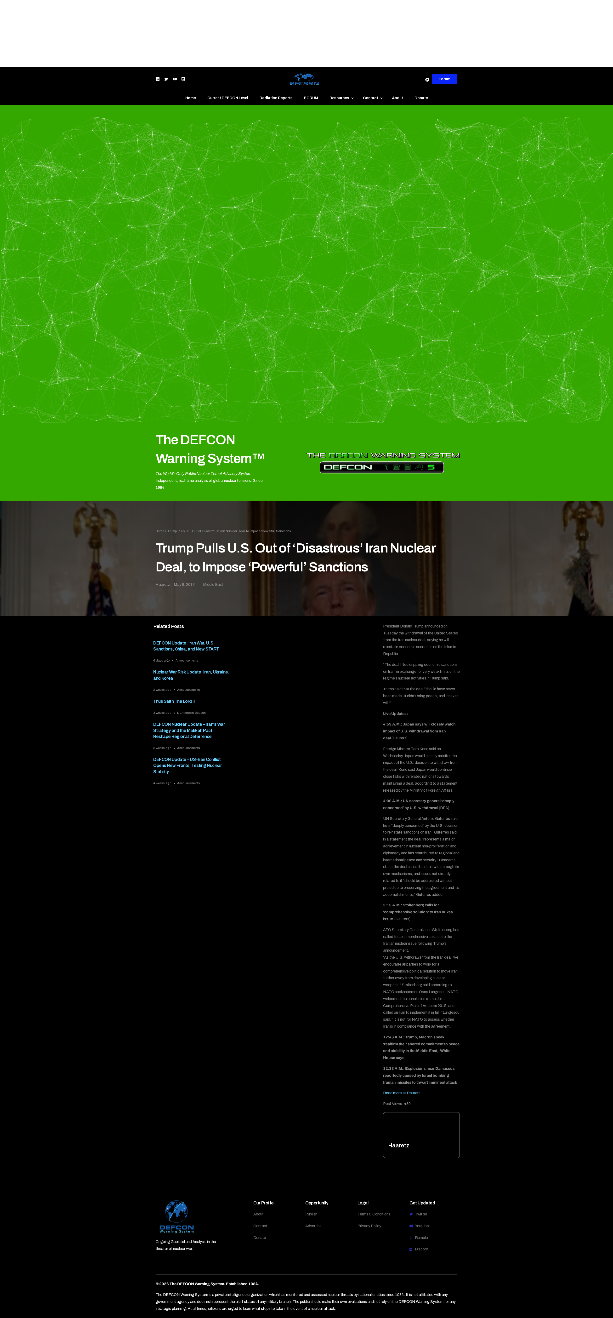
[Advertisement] (143, 33)
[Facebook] (157, 79)
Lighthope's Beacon (191, 712)
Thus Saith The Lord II (174, 701)
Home (160, 531)
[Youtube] (174, 79)
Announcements (187, 660)
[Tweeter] (166, 79)
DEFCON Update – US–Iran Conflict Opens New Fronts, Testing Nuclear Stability (187, 765)
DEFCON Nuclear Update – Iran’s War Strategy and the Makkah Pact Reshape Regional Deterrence (189, 730)
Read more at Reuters (401, 1093)
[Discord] (183, 79)
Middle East (213, 584)
